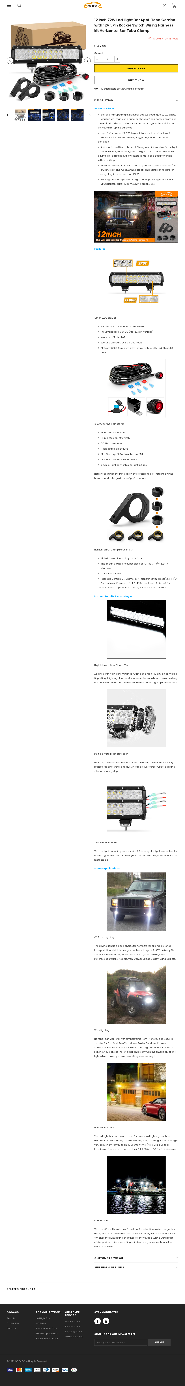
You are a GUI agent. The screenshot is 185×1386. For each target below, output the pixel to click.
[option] (49, 61)
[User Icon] (165, 5)
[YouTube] (106, 1321)
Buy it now (136, 80)
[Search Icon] (23, 5)
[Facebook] (97, 1321)
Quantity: (99, 53)
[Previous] (10, 60)
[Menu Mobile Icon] (9, 5)
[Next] (87, 60)
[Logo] (93, 5)
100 (101, 88)
